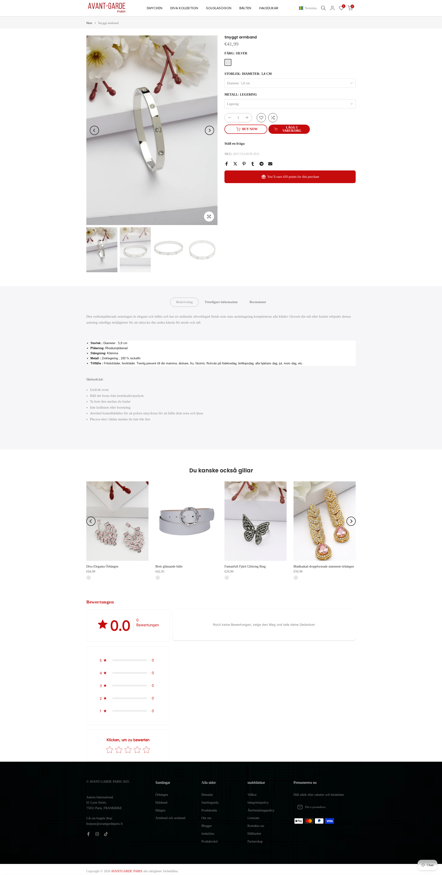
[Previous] (94, 130)
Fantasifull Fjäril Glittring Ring (245, 566)
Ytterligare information (221, 302)
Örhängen (161, 794)
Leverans (253, 818)
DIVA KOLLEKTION (184, 8)
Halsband (161, 802)
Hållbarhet (254, 833)
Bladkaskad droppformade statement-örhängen (324, 566)
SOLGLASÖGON (218, 8)
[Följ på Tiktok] (106, 834)
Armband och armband (170, 818)
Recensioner (258, 302)
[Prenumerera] (347, 807)
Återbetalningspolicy (260, 810)
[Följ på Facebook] (88, 834)
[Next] (209, 130)
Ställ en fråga (234, 143)
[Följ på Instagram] (97, 834)
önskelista (207, 833)
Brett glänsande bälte (169, 566)
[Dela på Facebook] (226, 164)
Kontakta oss (255, 826)
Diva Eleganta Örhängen (102, 566)
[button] (309, 8)
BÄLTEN (245, 8)
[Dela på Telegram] (261, 164)
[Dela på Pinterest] (244, 164)
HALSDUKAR (268, 8)
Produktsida (209, 810)
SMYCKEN (154, 8)
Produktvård (209, 841)
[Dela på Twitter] (235, 164)
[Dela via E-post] (270, 164)
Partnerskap (255, 841)
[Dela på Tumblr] (253, 164)
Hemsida (207, 794)
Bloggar (206, 826)
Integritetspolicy (258, 802)
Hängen (160, 810)
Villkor (252, 794)
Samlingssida (209, 802)
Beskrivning (184, 302)
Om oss (206, 818)
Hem (89, 22)
